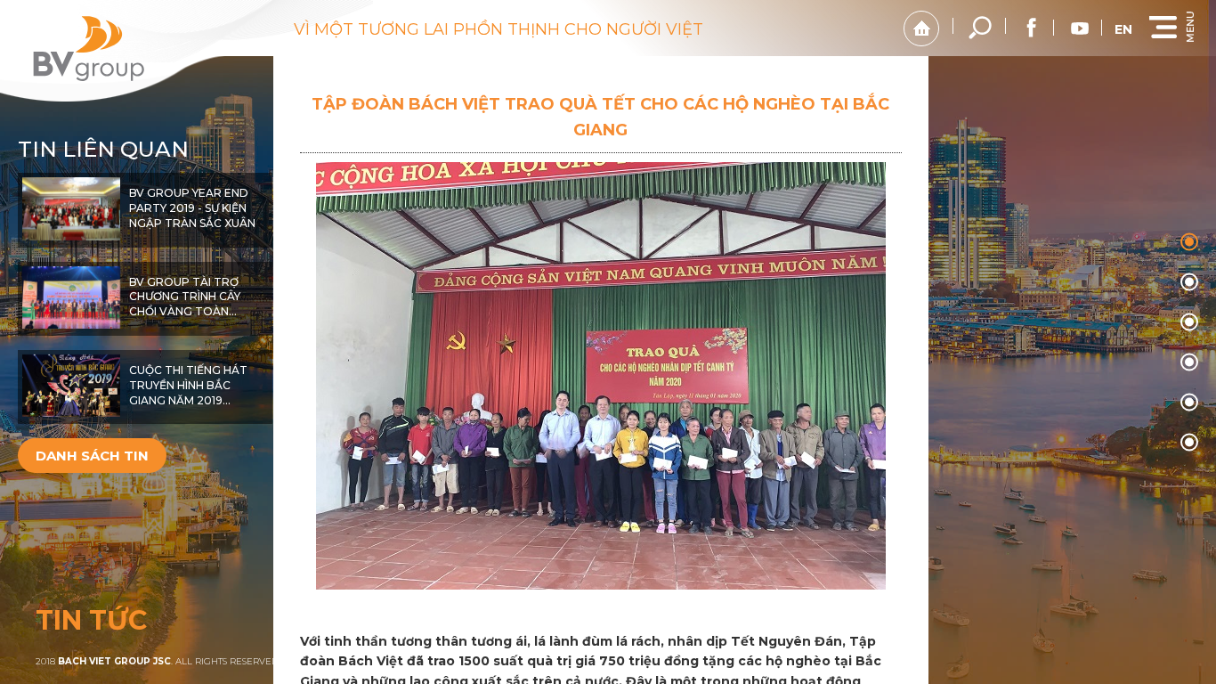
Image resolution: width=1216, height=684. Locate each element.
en (1123, 29)
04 (1189, 402)
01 (1189, 282)
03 (1189, 362)
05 (1189, 443)
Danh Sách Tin (92, 455)
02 (1189, 322)
